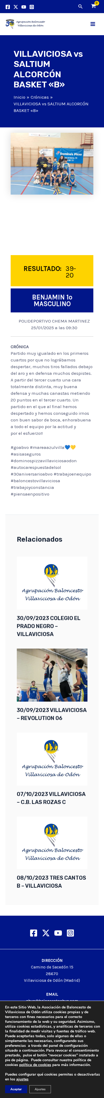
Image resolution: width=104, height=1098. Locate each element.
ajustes (22, 1079)
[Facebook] (7, 7)
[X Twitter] (46, 933)
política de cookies (35, 1064)
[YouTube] (23, 7)
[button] (80, 6)
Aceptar (16, 1089)
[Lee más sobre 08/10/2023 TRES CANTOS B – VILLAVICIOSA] (52, 842)
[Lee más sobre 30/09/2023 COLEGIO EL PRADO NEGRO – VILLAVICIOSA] (52, 582)
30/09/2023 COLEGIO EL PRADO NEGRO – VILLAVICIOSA (49, 626)
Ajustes (40, 1089)
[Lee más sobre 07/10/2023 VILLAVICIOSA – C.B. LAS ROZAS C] (52, 758)
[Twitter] (15, 7)
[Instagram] (31, 7)
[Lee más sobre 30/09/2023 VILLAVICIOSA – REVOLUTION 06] (52, 674)
